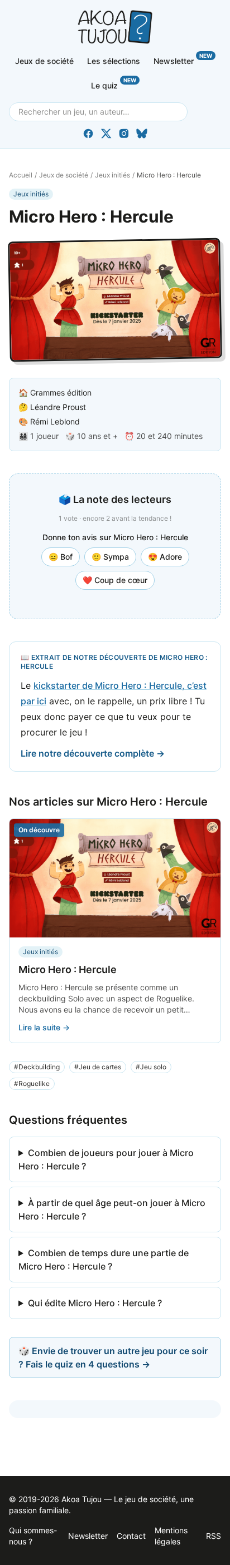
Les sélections (113, 61)
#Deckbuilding (37, 1067)
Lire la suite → (44, 1027)
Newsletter (183, 59)
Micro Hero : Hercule (67, 969)
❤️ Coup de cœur (115, 580)
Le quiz (113, 83)
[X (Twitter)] (106, 133)
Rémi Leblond (55, 421)
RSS (213, 1536)
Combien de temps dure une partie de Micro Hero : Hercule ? (103, 1259)
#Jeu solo (151, 1067)
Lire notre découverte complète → (93, 753)
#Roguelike (32, 1083)
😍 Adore (165, 556)
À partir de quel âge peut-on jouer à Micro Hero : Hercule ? (111, 1209)
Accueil (20, 175)
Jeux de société (44, 61)
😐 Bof (61, 556)
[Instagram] (124, 133)
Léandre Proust (58, 407)
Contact (131, 1536)
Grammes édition (61, 392)
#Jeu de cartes (97, 1067)
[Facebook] (88, 133)
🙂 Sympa (110, 556)
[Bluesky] (141, 133)
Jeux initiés (112, 175)
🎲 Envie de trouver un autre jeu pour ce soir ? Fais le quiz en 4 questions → (113, 1357)
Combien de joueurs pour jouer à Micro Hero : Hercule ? (106, 1159)
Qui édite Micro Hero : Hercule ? (95, 1303)
